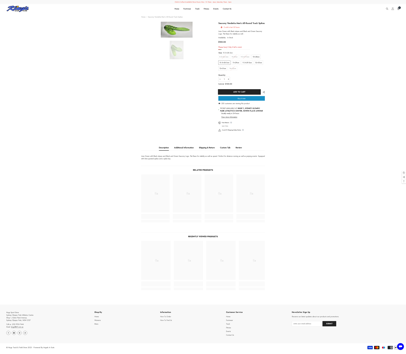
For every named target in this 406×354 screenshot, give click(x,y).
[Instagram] (14, 333)
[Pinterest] (20, 333)
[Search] (387, 8)
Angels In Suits (48, 347)
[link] (155, 217)
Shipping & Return (207, 147)
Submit (329, 323)
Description (164, 147)
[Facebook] (8, 333)
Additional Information (184, 147)
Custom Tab (225, 147)
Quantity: (222, 75)
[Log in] (393, 8)
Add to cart (240, 92)
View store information (229, 117)
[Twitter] (25, 333)
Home (143, 17)
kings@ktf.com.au (17, 327)
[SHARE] (263, 92)
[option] (176, 30)
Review (239, 147)
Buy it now (242, 98)
